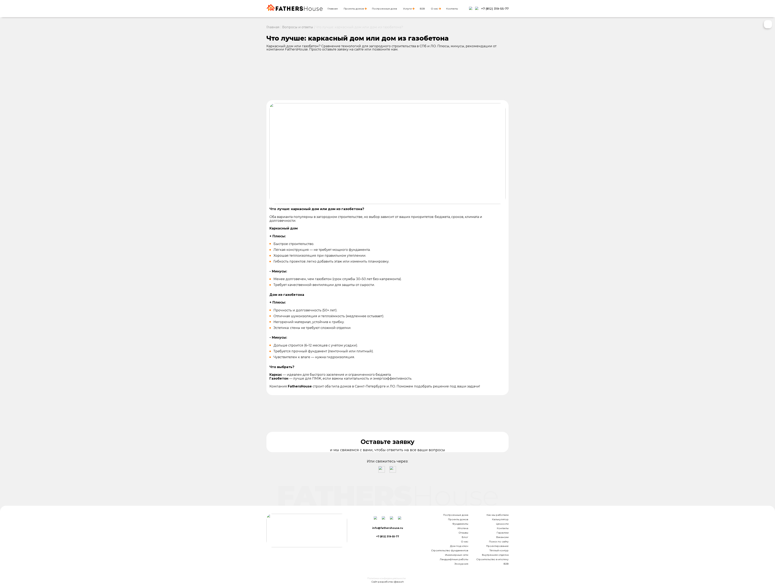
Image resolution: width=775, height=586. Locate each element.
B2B (422, 8)
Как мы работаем (498, 514)
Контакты (452, 8)
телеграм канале (458, 417)
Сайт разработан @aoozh (387, 581)
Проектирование (497, 545)
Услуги (407, 8)
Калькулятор (500, 519)
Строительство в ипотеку (492, 559)
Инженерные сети (456, 554)
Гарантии (503, 532)
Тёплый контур (499, 550)
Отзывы (463, 532)
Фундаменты (460, 523)
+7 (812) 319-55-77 (495, 8)
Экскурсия (461, 563)
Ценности (502, 523)
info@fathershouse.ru (387, 527)
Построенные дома (384, 8)
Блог (465, 537)
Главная (333, 8)
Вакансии (502, 537)
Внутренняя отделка (495, 554)
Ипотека (463, 528)
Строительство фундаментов (449, 550)
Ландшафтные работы (454, 559)
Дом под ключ (459, 545)
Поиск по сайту (499, 541)
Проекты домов (354, 8)
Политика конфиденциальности (386, 578)
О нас (434, 8)
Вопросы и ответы (297, 27)
